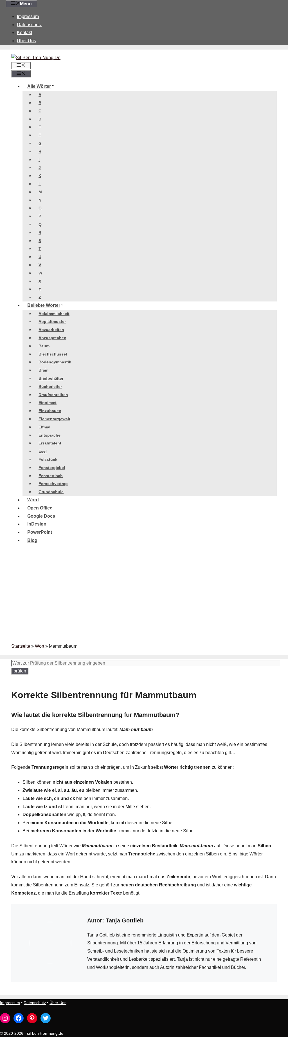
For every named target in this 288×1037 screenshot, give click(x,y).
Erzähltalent (50, 443)
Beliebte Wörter (43, 305)
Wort (39, 646)
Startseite (20, 646)
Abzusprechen (52, 338)
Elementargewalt (54, 419)
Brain (44, 370)
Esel (43, 451)
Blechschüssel (53, 354)
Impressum (28, 16)
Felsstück (48, 459)
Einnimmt (48, 402)
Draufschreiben (53, 394)
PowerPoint (39, 532)
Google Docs (41, 516)
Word (33, 499)
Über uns (26, 40)
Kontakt (24, 32)
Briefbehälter (51, 378)
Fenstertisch (51, 475)
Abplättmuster (52, 321)
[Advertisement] (144, 595)
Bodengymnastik (55, 362)
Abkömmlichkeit (54, 313)
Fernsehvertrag (53, 483)
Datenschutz (29, 24)
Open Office (39, 508)
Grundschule (51, 492)
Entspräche (49, 435)
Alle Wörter (39, 86)
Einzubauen (50, 410)
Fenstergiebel (52, 467)
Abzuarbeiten (51, 329)
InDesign (36, 524)
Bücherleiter (50, 386)
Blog (32, 540)
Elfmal (44, 427)
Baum (44, 346)
